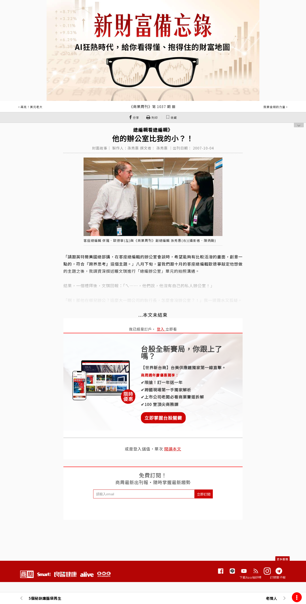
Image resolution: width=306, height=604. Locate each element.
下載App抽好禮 (250, 577)
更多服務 (282, 559)
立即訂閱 (203, 494)
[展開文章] (173, 106)
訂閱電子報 (278, 577)
